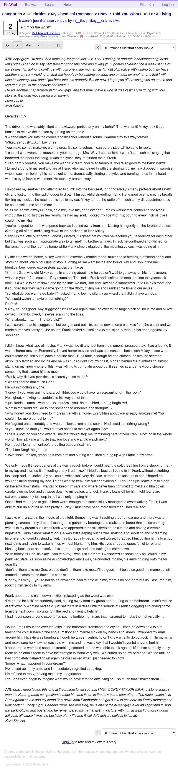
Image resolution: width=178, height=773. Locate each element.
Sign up (68, 741)
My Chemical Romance (72, 14)
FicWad (10, 4)
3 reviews (112, 20)
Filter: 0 (145, 4)
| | (58, 45)
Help (67, 4)
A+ (28, 45)
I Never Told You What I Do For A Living (134, 14)
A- (7, 45)
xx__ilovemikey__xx (88, 20)
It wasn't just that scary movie (43, 21)
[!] (82, 36)
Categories (12, 14)
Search (50, 4)
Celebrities (36, 14)
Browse (31, 4)
